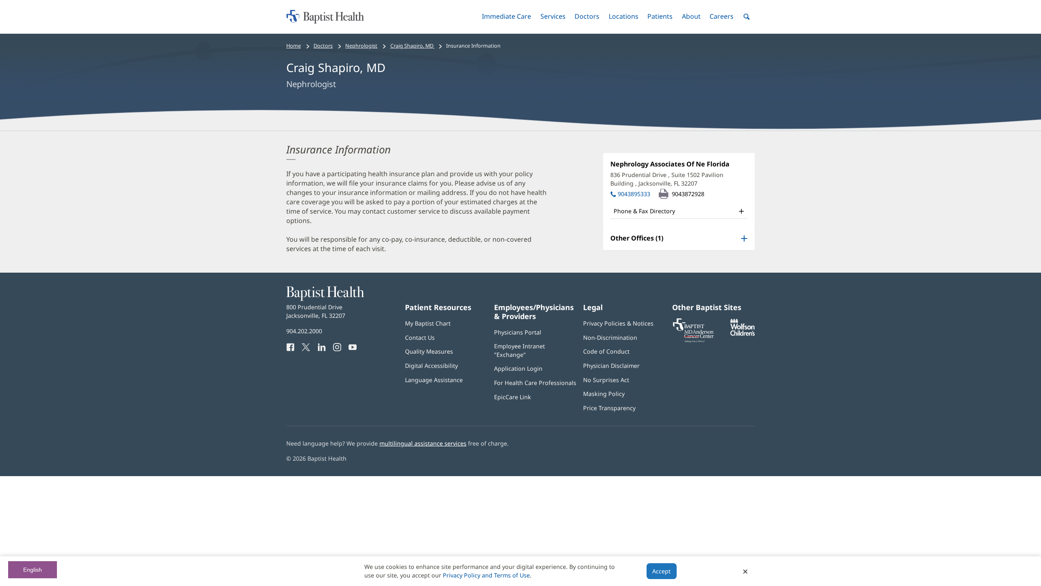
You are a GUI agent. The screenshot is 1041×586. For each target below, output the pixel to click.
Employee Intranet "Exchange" (519, 350)
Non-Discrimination (610, 337)
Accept (661, 571)
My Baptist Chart (428, 323)
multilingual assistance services (422, 443)
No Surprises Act (606, 380)
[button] (506, 16)
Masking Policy (604, 394)
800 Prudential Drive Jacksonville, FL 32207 (315, 311)
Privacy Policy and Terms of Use (486, 575)
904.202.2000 (304, 331)
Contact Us (420, 337)
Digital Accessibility (431, 366)
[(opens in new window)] (742, 333)
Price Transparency (609, 408)
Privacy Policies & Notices (618, 323)
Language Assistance (434, 380)
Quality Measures (429, 351)
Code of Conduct (606, 351)
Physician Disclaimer (611, 366)
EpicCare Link (512, 397)
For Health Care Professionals (535, 383)
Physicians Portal (517, 332)
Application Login (518, 368)
